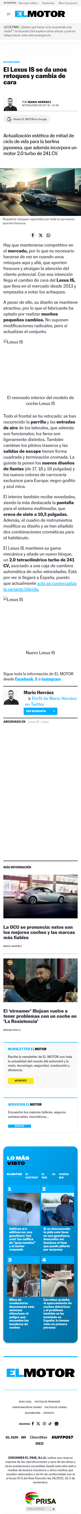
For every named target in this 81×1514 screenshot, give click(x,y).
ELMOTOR (14, 1174)
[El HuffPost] (62, 1438)
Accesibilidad (32, 1413)
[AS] (23, 1437)
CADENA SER (64, 1176)
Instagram (51, 679)
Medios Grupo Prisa (41, 1509)
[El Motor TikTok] (50, 1424)
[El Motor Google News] (56, 1424)
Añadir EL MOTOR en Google (30, 119)
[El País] (12, 1437)
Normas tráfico (28, 3)
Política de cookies (56, 1407)
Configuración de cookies (27, 1407)
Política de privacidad (47, 1402)
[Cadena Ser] (39, 1444)
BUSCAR (19, 1126)
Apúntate (21, 1080)
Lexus (45, 722)
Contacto (48, 1413)
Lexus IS (33, 722)
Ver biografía (36, 711)
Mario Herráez (39, 102)
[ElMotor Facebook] (33, 1424)
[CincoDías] (39, 1437)
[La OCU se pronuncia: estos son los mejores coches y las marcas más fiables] (40, 897)
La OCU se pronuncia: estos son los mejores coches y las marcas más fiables (39, 932)
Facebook (24, 679)
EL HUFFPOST (31, 1176)
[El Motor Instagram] (44, 1424)
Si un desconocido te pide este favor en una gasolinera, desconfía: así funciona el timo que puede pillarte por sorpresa (56, 1239)
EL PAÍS (44, 1176)
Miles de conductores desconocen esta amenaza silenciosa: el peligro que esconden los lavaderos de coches (21, 1313)
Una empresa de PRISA (40, 1497)
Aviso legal (25, 1402)
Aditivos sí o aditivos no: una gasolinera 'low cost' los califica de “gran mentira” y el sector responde (22, 1239)
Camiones (48, 3)
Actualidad (11, 62)
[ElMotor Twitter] (38, 1424)
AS (53, 1174)
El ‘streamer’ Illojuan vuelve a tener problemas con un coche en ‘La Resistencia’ (39, 1016)
